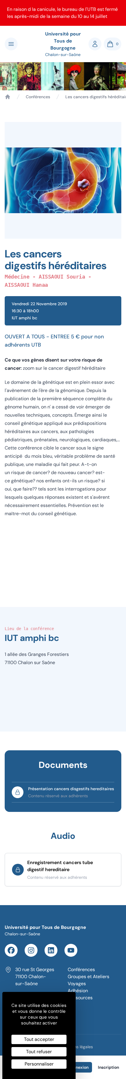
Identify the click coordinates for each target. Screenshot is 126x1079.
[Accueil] (8, 97)
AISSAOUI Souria (62, 277)
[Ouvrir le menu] (11, 44)
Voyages (77, 983)
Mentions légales (77, 1046)
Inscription (108, 1067)
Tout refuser (39, 1052)
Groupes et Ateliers (88, 976)
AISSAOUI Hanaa (26, 285)
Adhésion (78, 991)
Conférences (38, 96)
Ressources (80, 998)
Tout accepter (39, 1039)
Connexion (78, 1067)
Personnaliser (39, 1064)
